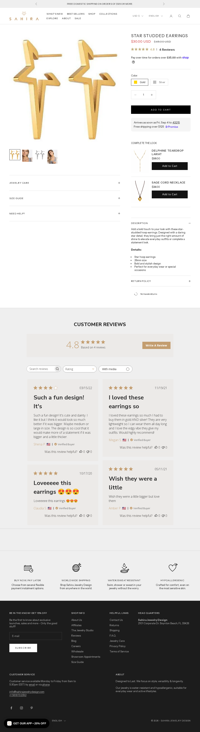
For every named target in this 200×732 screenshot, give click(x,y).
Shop (91, 14)
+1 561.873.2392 (17, 695)
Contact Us (116, 619)
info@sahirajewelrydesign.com (26, 691)
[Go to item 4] (52, 156)
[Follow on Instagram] (21, 708)
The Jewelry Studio (82, 630)
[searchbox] (40, 369)
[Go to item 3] (39, 154)
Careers (75, 646)
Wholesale (77, 651)
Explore (52, 18)
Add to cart (161, 109)
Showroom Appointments (85, 656)
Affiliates (76, 625)
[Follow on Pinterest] (32, 708)
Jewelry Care (117, 640)
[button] (26, 723)
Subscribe (23, 647)
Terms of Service (119, 651)
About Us (76, 619)
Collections (108, 14)
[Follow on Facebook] (11, 708)
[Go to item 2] (27, 155)
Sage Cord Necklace (169, 182)
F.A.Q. (113, 635)
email (32, 684)
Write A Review (156, 345)
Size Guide (77, 662)
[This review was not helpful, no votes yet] (88, 452)
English (154, 15)
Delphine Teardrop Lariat (168, 152)
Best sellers (75, 14)
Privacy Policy (118, 646)
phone (45, 684)
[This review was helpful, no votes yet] (80, 452)
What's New (54, 14)
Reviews (76, 635)
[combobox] (80, 369)
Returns (114, 625)
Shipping (115, 630)
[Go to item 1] (14, 154)
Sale (78, 18)
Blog (73, 640)
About (66, 18)
